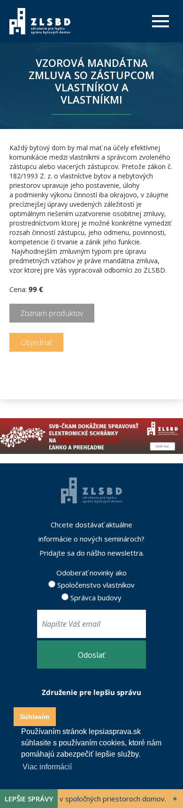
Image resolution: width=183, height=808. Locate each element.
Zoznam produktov (52, 313)
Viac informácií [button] (47, 767)
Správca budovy (95, 597)
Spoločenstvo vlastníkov (95, 585)
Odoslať (91, 655)
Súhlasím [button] (34, 716)
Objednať (36, 342)
